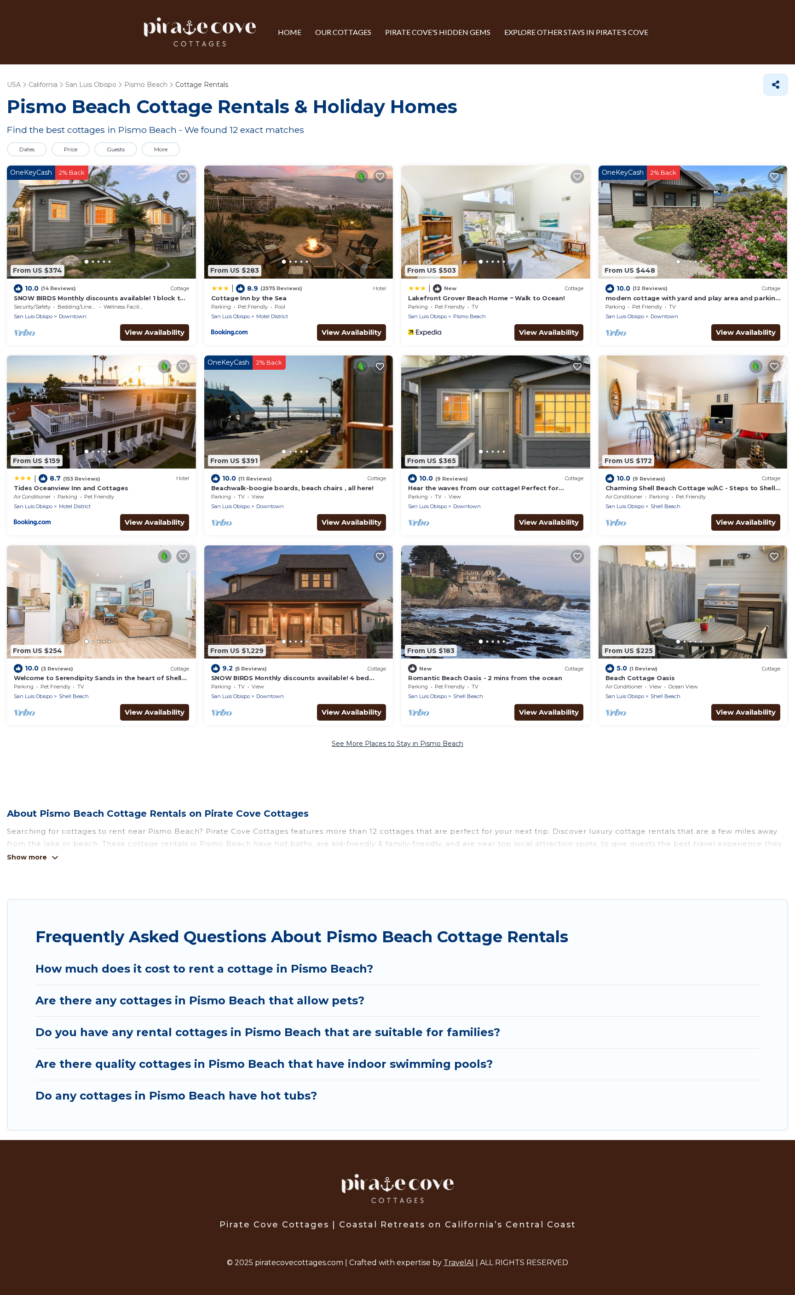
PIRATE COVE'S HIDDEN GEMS (437, 32)
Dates (27, 149)
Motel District (272, 316)
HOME (289, 32)
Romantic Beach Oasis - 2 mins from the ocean (485, 678)
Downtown (72, 316)
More (160, 149)
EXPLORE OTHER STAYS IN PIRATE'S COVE (576, 32)
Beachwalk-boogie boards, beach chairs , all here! (292, 488)
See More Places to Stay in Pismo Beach (397, 743)
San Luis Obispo (33, 316)
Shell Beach (665, 506)
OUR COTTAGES (343, 32)
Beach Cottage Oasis (640, 678)
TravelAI (459, 1262)
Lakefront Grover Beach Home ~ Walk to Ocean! (486, 298)
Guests (116, 149)
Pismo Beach (469, 316)
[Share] (775, 85)
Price (70, 149)
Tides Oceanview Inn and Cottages (71, 488)
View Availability (154, 332)
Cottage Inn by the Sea (249, 298)
